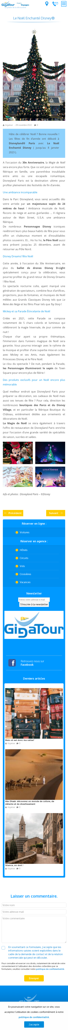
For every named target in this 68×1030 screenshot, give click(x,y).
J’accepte (34, 1024)
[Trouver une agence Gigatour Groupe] (46, 3)
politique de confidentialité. (50, 969)
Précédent (15, 513)
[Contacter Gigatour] (55, 3)
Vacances (25, 582)
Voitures (24, 532)
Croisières (25, 574)
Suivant (53, 513)
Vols (22, 566)
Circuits (24, 558)
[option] (34, 625)
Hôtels (24, 550)
